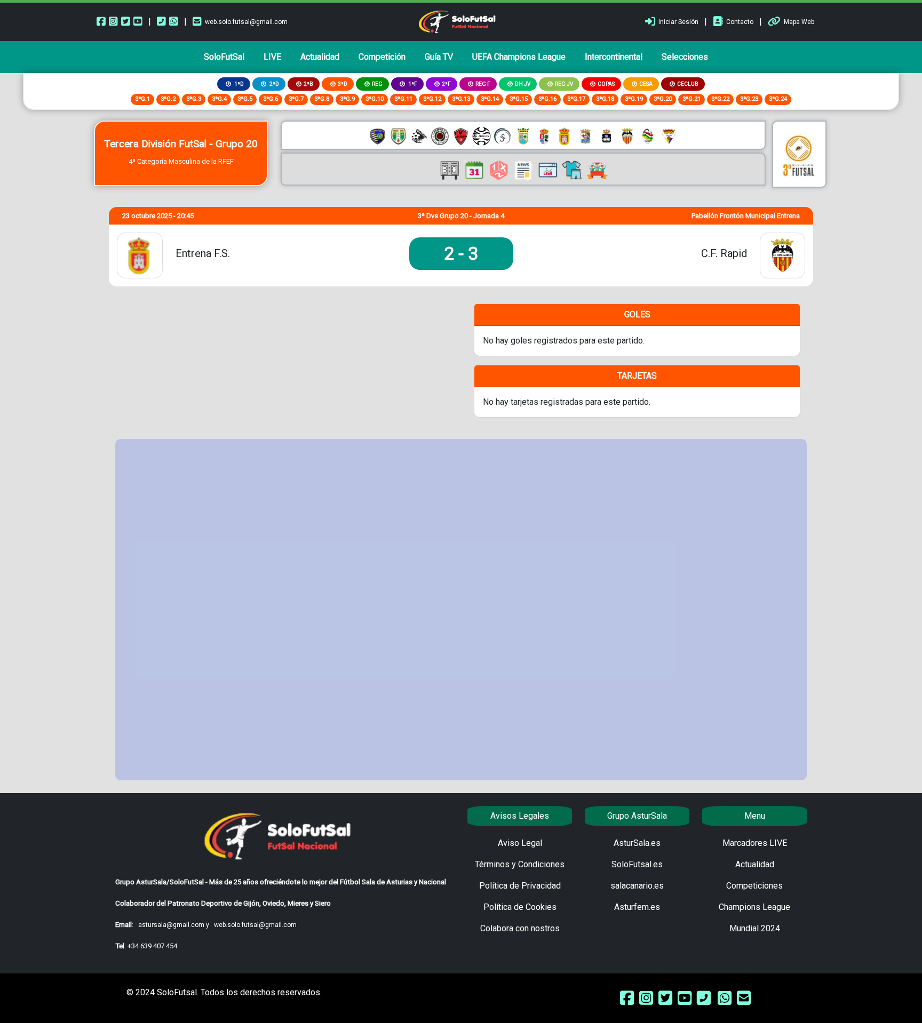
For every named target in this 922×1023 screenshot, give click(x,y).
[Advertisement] (461, 610)
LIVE (272, 57)
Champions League (754, 907)
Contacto (739, 22)
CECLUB (687, 84)
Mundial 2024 (754, 928)
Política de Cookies (520, 907)
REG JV (564, 84)
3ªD (342, 84)
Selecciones (685, 57)
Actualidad (319, 57)
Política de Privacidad (520, 886)
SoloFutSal (224, 57)
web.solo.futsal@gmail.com (246, 22)
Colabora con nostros (520, 928)
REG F (482, 84)
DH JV (522, 84)
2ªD (273, 84)
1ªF (412, 84)
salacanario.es (637, 886)
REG (377, 84)
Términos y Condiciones (520, 864)
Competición (382, 57)
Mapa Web (799, 22)
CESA (646, 84)
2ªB (308, 84)
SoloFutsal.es (637, 864)
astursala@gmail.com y (174, 925)
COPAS (606, 84)
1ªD (238, 84)
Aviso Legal (520, 843)
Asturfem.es (637, 907)
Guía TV (439, 57)
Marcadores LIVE (754, 843)
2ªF (446, 84)
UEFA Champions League (519, 57)
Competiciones (754, 886)
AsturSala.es (637, 843)
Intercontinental (613, 57)
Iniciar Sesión (678, 22)
